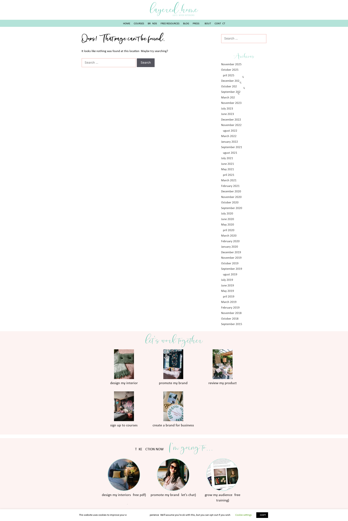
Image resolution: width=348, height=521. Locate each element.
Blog (186, 23)
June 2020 (227, 219)
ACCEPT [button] (262, 515)
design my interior (124, 383)
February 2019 (230, 307)
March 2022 (229, 136)
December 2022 (231, 119)
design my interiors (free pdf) (124, 495)
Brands (152, 23)
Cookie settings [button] (243, 515)
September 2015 (231, 324)
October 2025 (230, 69)
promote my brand (173, 383)
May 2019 (227, 291)
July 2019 (227, 280)
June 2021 (227, 164)
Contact (220, 23)
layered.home (174, 9)
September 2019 (231, 268)
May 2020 (227, 224)
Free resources (170, 23)
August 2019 (229, 274)
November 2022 (231, 125)
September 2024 (231, 92)
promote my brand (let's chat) (173, 495)
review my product (222, 383)
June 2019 (227, 285)
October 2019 (230, 263)
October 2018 (230, 318)
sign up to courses (124, 425)
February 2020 (230, 241)
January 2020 (229, 246)
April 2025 (227, 75)
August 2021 (229, 152)
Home (126, 23)
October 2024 (229, 86)
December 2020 (231, 191)
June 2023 (227, 114)
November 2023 (231, 103)
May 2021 (227, 169)
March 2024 (228, 97)
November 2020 (231, 197)
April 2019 (227, 296)
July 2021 (227, 158)
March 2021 (229, 180)
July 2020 (227, 213)
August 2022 (229, 130)
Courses (139, 23)
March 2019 (229, 302)
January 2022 (229, 141)
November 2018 (231, 313)
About (207, 23)
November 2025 (231, 64)
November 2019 (231, 257)
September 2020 (231, 208)
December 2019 (231, 252)
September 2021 (231, 147)
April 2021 (227, 175)
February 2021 (230, 186)
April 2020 (227, 230)
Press (196, 23)
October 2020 (230, 202)
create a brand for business (173, 425)
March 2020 (229, 235)
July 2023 (227, 108)
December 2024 (230, 80)
